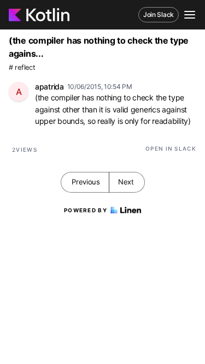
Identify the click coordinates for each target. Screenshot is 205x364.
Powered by (85, 210)
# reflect (22, 67)
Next (126, 181)
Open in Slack (170, 148)
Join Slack (158, 14)
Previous (86, 181)
